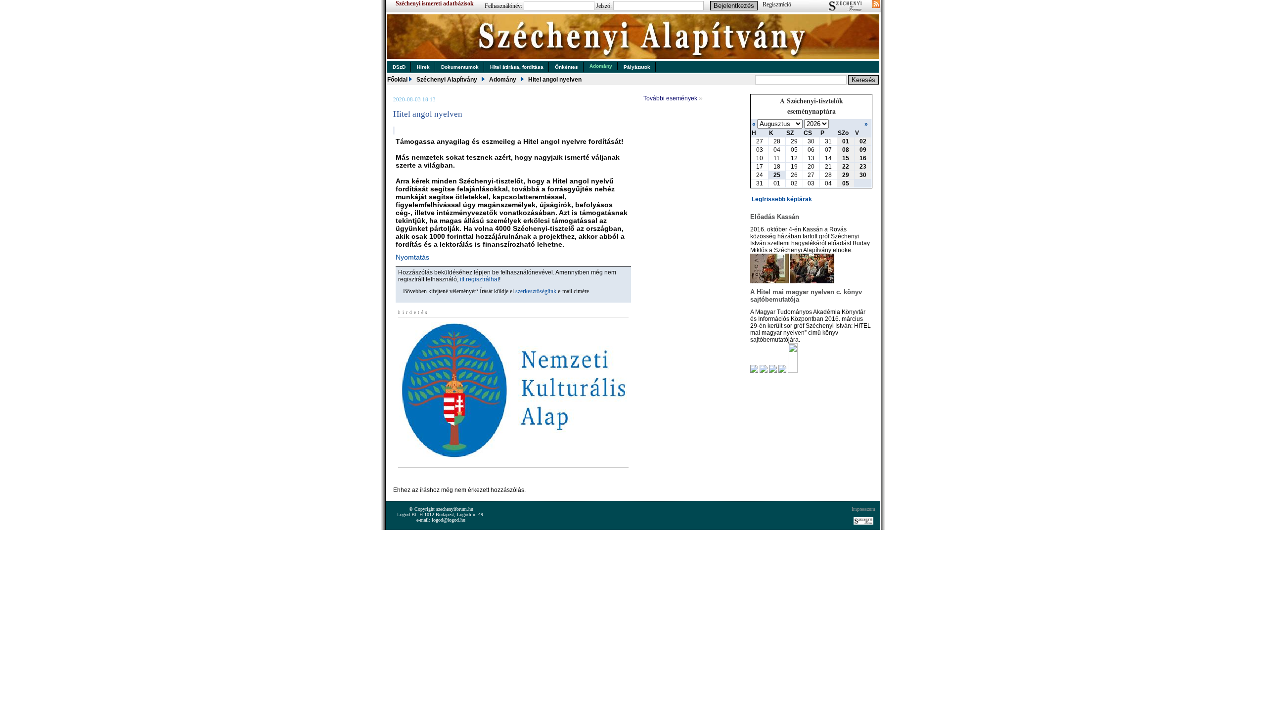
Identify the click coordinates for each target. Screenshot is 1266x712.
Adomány (600, 66)
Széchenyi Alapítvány (446, 79)
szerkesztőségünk (535, 291)
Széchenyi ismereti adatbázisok (435, 3)
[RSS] (876, 5)
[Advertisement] (509, 481)
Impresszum (863, 509)
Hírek (423, 67)
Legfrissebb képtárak (782, 199)
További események (673, 98)
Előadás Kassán (774, 217)
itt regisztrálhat (479, 279)
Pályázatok (637, 67)
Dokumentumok (460, 67)
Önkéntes (566, 67)
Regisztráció (777, 4)
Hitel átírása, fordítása (516, 67)
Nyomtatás (412, 257)
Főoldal (397, 79)
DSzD (399, 67)
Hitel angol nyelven (555, 79)
